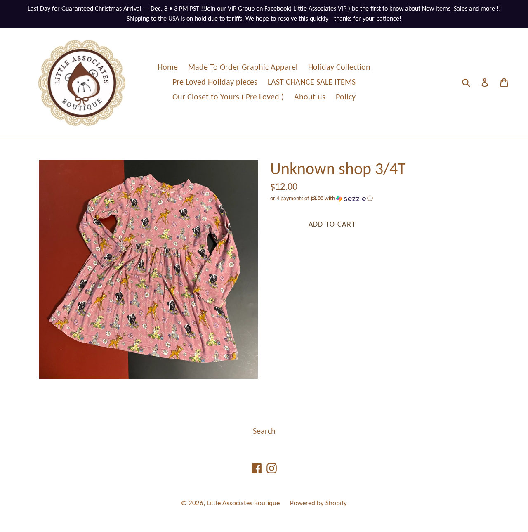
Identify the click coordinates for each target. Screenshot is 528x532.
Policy (346, 97)
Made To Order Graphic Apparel (243, 68)
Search (264, 432)
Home (168, 68)
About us (309, 97)
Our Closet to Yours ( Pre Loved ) (228, 97)
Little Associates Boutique (243, 503)
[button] (379, 199)
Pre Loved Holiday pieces (214, 82)
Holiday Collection (339, 68)
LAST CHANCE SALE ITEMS (312, 82)
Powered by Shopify (318, 503)
